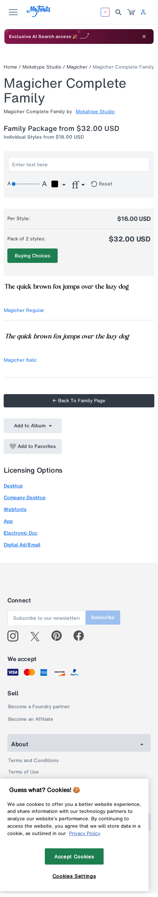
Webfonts (15, 509)
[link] (131, 12)
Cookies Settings (74, 876)
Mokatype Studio (41, 66)
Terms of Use (23, 771)
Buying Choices (32, 255)
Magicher (77, 66)
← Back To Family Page (79, 400)
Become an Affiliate (30, 719)
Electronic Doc (20, 532)
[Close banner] (144, 36)
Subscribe (103, 617)
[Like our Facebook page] (81, 636)
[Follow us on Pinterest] (59, 636)
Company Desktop (25, 497)
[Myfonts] (38, 15)
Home (10, 66)
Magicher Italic (20, 360)
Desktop (13, 485)
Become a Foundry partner (39, 706)
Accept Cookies (74, 856)
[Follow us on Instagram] (15, 636)
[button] (58, 185)
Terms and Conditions (33, 760)
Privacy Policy (84, 833)
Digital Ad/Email (22, 544)
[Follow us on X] (37, 636)
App (8, 521)
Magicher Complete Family (123, 66)
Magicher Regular (24, 310)
